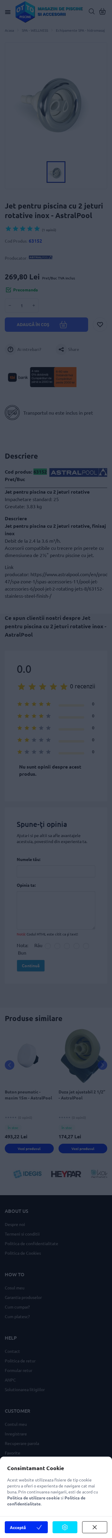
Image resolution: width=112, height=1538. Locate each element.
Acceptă (18, 1527)
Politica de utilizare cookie (33, 1497)
